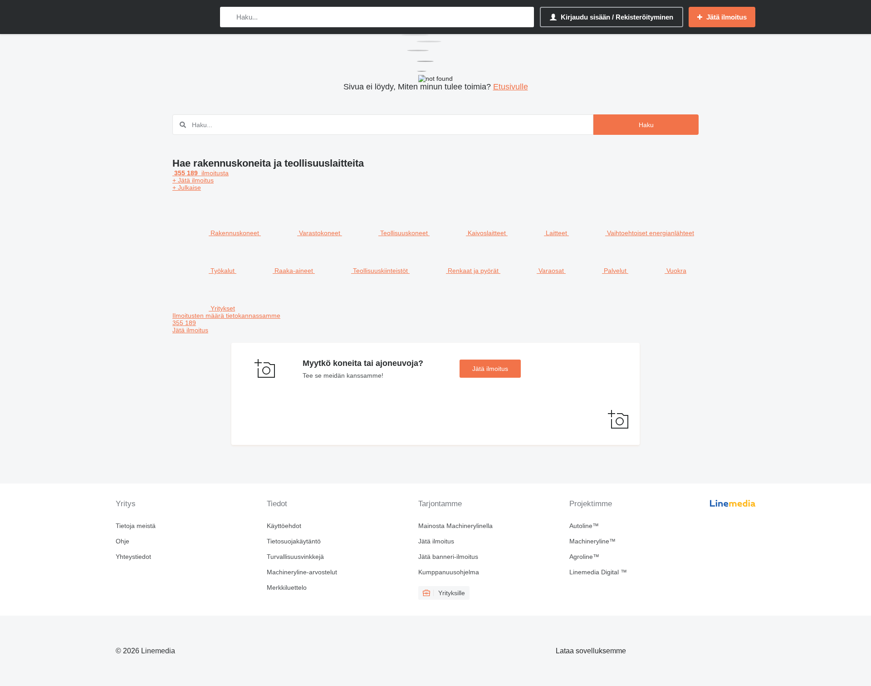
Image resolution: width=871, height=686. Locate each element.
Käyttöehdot (284, 525)
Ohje (122, 541)
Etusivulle (510, 86)
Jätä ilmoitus (490, 368)
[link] (435, 323)
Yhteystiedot (133, 556)
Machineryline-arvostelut (302, 572)
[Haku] (229, 17)
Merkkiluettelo (287, 587)
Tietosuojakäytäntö (294, 541)
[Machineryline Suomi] (163, 17)
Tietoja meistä (136, 525)
